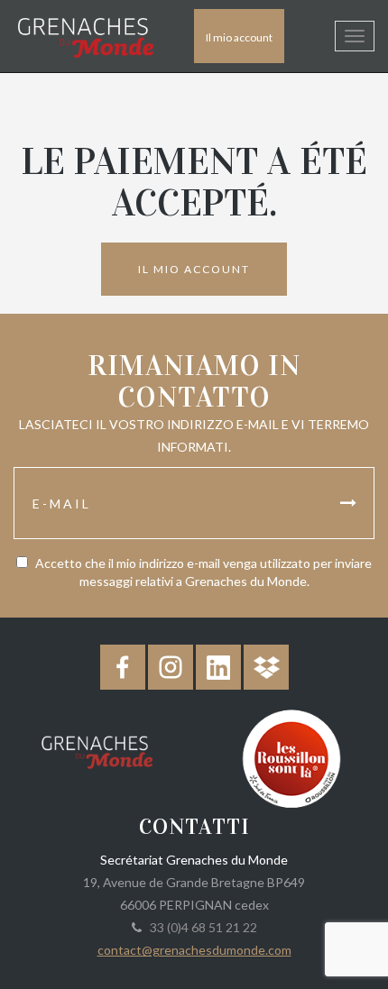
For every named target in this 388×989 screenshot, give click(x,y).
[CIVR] (291, 757)
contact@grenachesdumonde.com (194, 949)
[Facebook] (122, 667)
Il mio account (239, 37)
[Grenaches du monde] (97, 749)
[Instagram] (170, 667)
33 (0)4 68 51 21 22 (200, 927)
